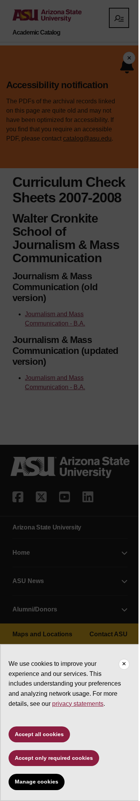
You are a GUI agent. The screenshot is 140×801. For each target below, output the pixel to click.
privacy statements (77, 703)
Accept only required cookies (54, 758)
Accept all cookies (39, 734)
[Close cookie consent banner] (124, 664)
